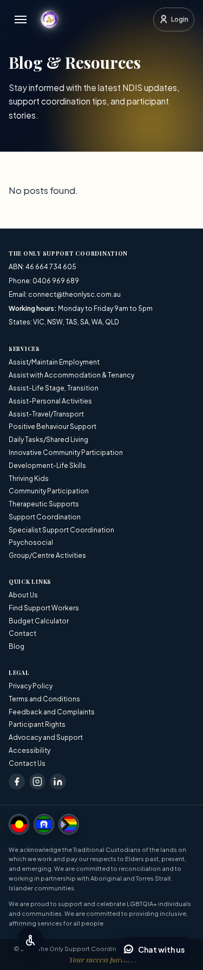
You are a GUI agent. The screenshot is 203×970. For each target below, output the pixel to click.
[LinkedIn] (58, 781)
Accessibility (29, 750)
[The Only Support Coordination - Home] (49, 19)
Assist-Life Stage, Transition (54, 388)
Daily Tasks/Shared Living (48, 439)
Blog (16, 646)
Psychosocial (31, 542)
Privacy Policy (31, 686)
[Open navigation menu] (20, 19)
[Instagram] (37, 781)
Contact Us (27, 763)
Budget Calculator (39, 621)
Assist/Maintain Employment (54, 362)
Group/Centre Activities (47, 555)
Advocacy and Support (46, 737)
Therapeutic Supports (44, 504)
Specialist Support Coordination (61, 530)
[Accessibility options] (30, 940)
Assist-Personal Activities (50, 401)
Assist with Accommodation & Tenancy (71, 375)
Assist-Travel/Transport (46, 414)
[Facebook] (17, 781)
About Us (23, 595)
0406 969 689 (55, 281)
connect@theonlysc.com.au (74, 294)
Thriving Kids (29, 478)
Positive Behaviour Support (52, 426)
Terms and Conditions (44, 699)
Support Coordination (45, 517)
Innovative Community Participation (66, 452)
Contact (22, 633)
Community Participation (49, 491)
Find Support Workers (44, 608)
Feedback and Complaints (52, 712)
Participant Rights (37, 724)
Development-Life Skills (47, 465)
